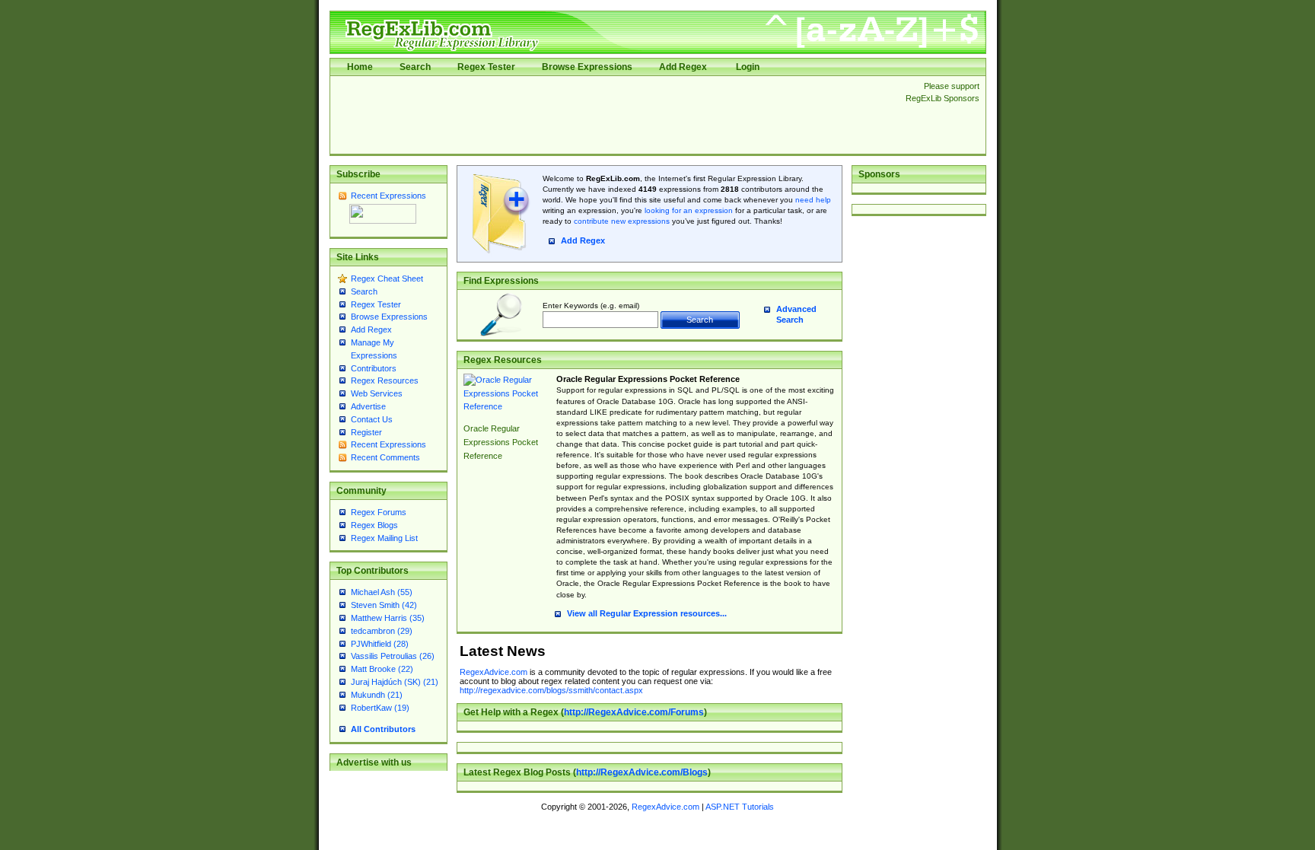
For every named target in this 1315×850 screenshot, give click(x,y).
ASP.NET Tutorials (739, 806)
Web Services (377, 393)
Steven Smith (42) (384, 605)
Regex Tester (486, 67)
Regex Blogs (374, 525)
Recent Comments (385, 457)
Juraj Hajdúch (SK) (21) (394, 681)
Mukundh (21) (377, 694)
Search (415, 67)
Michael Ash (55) (381, 592)
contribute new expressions (622, 221)
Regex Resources (385, 380)
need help (813, 200)
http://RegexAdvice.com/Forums (634, 712)
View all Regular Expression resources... (647, 613)
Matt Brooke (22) (382, 668)
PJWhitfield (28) (380, 643)
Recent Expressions (388, 195)
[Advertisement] (613, 115)
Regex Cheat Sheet (387, 278)
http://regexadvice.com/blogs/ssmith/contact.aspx (551, 690)
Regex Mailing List (384, 538)
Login (747, 67)
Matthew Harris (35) (388, 617)
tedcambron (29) (381, 630)
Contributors (373, 368)
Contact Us (372, 419)
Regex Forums (378, 512)
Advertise (368, 406)
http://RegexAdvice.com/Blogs (642, 772)
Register (366, 432)
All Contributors (383, 729)
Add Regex (683, 67)
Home (360, 67)
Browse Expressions (587, 67)
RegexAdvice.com (493, 671)
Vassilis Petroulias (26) (393, 656)
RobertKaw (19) (380, 707)
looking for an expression (687, 210)
